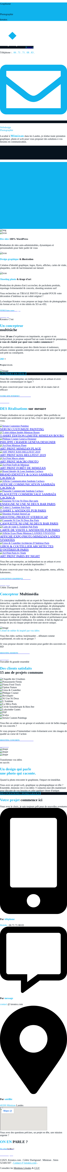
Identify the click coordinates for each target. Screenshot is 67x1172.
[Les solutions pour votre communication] (33, 227)
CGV (37, 1168)
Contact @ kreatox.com (24, 1163)
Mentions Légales (22, 1168)
